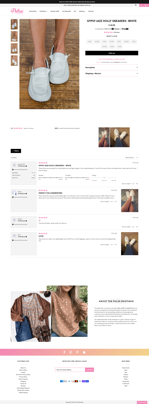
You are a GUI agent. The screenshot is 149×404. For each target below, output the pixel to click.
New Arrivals (32, 11)
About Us (23, 368)
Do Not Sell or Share (23, 390)
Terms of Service (23, 379)
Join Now (89, 370)
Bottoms (125, 377)
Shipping (23, 381)
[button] (112, 32)
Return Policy (23, 370)
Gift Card (91, 11)
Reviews (23, 386)
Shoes (126, 379)
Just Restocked (66, 11)
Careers (23, 372)
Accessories (126, 381)
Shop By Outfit (54, 11)
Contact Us (23, 383)
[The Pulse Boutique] (17, 11)
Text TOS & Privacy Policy (23, 374)
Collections (43, 11)
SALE (125, 386)
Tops (126, 372)
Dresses (126, 374)
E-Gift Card (126, 383)
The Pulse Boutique (78, 402)
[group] (49, 64)
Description (90, 67)
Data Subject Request (23, 388)
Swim (125, 370)
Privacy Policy (23, 377)
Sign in (99, 62)
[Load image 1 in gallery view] (49, 64)
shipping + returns (93, 73)
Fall (75, 11)
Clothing (81, 11)
